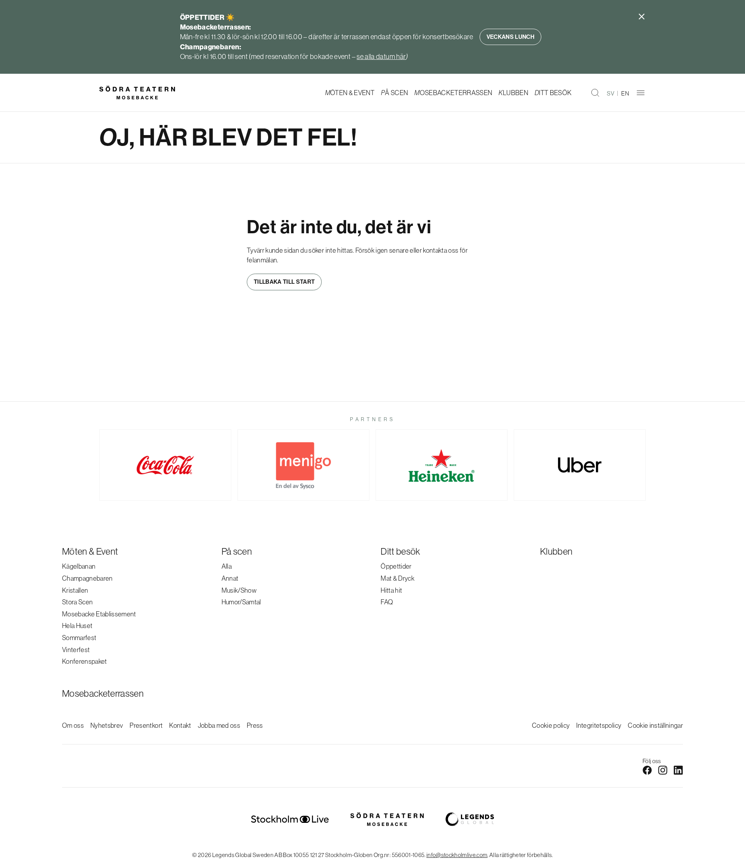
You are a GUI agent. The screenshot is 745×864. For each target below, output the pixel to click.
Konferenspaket (84, 661)
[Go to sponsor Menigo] (303, 465)
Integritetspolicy (598, 725)
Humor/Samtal (241, 602)
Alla (227, 566)
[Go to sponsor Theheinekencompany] (442, 465)
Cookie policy (551, 725)
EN (625, 93)
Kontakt (180, 725)
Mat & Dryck (397, 578)
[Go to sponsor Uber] (580, 465)
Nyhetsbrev (106, 725)
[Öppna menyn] (641, 93)
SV (610, 93)
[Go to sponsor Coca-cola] (165, 465)
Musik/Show (239, 590)
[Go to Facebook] (647, 770)
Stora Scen (77, 602)
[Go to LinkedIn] (678, 770)
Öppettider (396, 566)
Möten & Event (90, 551)
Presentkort (146, 725)
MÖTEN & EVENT (349, 92)
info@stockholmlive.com (456, 855)
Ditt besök (400, 551)
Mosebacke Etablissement (99, 614)
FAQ (387, 602)
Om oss (73, 725)
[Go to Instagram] (662, 770)
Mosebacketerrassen (103, 693)
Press (255, 725)
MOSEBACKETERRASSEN (453, 92)
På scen (237, 551)
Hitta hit (391, 590)
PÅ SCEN (394, 92)
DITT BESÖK (553, 92)
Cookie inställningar (655, 725)
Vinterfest (76, 649)
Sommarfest (79, 637)
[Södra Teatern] (137, 92)
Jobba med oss (219, 725)
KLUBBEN (513, 92)
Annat (230, 578)
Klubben (556, 551)
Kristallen (75, 590)
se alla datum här (381, 56)
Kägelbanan (78, 566)
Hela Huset (77, 625)
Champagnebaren (87, 578)
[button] (595, 93)
